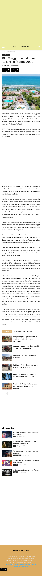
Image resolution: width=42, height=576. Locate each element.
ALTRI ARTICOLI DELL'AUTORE (23, 331)
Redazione (6, 65)
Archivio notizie (18, 564)
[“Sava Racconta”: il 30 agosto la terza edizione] (7, 453)
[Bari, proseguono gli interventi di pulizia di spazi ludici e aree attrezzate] (7, 339)
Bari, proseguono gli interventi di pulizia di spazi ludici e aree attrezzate (25, 339)
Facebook (22, 566)
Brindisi (15, 464)
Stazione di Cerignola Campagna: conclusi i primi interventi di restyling (25, 386)
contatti (9, 564)
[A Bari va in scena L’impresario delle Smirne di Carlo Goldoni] (7, 444)
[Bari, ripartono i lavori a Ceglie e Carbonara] (7, 357)
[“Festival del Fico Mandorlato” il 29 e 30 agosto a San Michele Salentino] (7, 463)
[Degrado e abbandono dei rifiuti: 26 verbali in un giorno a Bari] (7, 348)
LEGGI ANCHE (7, 331)
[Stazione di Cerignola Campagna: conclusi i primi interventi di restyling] (7, 386)
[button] (39, 47)
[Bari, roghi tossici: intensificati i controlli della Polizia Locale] (7, 376)
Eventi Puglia (17, 455)
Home (3, 51)
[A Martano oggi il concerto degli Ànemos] (7, 472)
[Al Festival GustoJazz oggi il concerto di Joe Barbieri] (7, 434)
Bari (15, 436)
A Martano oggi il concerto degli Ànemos (26, 470)
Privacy (27, 564)
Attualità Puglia (11, 51)
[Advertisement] (21, 22)
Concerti (16, 472)
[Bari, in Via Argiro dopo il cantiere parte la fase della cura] (7, 367)
